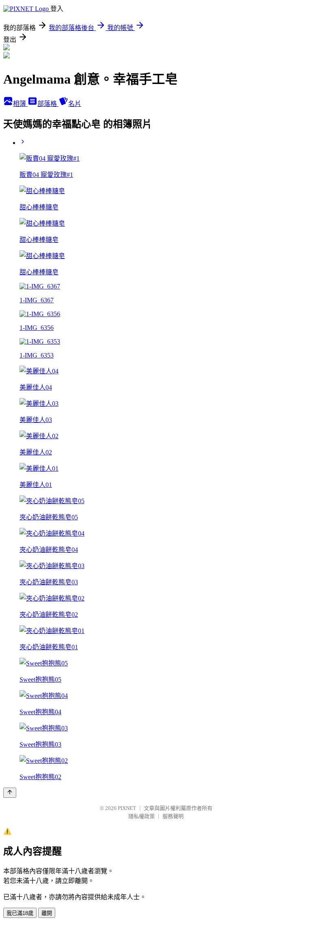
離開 (46, 913)
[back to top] (9, 793)
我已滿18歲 (19, 913)
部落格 (47, 103)
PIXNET (127, 808)
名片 (74, 103)
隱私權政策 (141, 816)
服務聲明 (173, 816)
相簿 (20, 103)
